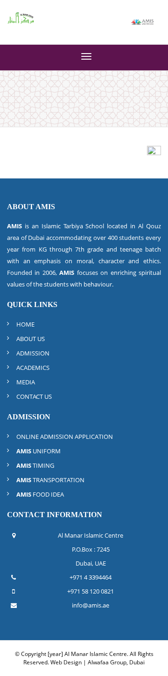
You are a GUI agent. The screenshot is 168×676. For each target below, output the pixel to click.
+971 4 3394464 (91, 577)
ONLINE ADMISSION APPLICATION (64, 436)
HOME (25, 324)
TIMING (35, 465)
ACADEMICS (32, 367)
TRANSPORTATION (50, 480)
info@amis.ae (90, 605)
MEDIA (25, 382)
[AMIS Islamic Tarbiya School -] (142, 21)
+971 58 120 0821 (90, 591)
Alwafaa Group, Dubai (116, 662)
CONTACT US (34, 396)
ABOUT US (30, 339)
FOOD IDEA (40, 494)
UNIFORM (38, 451)
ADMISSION (32, 353)
